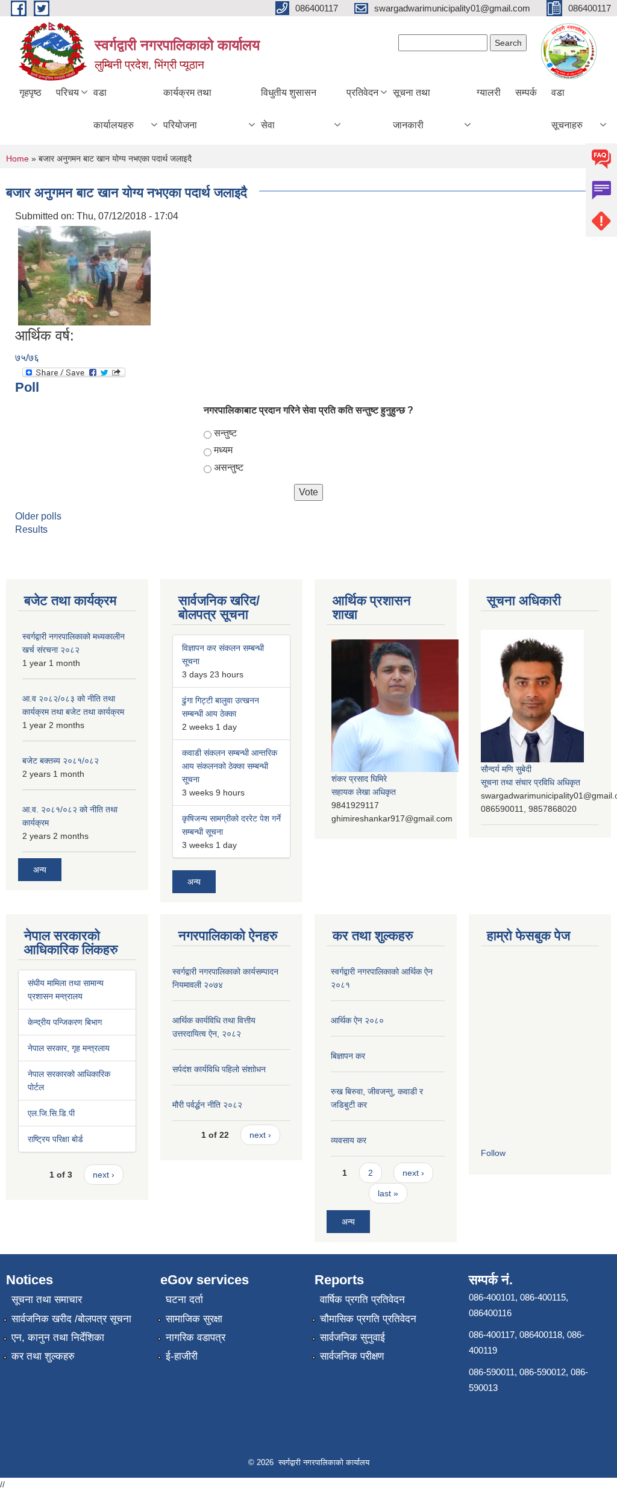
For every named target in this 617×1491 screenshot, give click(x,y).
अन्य (39, 869)
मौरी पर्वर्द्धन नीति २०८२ (207, 1105)
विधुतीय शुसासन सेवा (288, 108)
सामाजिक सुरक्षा (194, 1319)
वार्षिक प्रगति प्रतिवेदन (362, 1299)
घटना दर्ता (184, 1299)
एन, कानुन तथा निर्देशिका (57, 1337)
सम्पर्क (526, 92)
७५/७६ (27, 358)
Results (31, 529)
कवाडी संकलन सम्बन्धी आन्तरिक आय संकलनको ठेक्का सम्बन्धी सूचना (229, 766)
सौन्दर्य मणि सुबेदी (506, 769)
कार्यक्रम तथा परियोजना (187, 108)
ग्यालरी (489, 92)
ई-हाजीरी (182, 1356)
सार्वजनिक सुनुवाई (352, 1337)
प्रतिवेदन (362, 92)
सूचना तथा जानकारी (411, 108)
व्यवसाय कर (348, 1140)
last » (388, 1193)
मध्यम (223, 450)
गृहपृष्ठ (30, 92)
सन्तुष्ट (225, 433)
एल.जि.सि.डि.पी (51, 1113)
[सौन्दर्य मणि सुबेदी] (532, 695)
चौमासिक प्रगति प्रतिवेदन (368, 1319)
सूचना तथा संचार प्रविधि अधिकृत (530, 782)
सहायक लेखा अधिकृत (363, 792)
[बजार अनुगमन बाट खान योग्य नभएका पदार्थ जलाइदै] (84, 275)
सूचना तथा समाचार (46, 1299)
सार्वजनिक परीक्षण (352, 1356)
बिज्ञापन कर (348, 1056)
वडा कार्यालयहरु (113, 108)
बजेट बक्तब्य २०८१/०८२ (60, 760)
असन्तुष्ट (228, 467)
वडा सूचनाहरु (567, 108)
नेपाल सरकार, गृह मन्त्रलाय (69, 1048)
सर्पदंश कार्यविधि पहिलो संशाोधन (219, 1069)
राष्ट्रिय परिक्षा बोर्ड (55, 1139)
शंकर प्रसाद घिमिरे (359, 778)
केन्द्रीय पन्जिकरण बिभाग (65, 1022)
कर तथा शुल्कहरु (43, 1356)
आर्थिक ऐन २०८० (357, 1020)
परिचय (67, 92)
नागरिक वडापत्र (195, 1337)
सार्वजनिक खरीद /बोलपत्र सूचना (71, 1319)
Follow (493, 1153)
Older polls (38, 516)
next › (103, 1174)
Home (17, 158)
